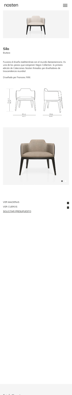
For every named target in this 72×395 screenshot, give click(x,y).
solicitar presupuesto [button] (17, 211)
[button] (65, 5)
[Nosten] (11, 5)
